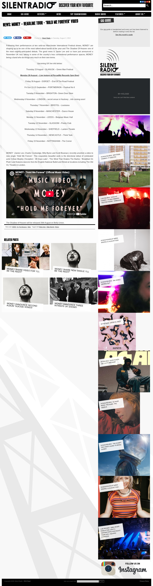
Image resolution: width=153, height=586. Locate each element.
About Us (139, 14)
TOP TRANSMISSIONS (78, 14)
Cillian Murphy (50, 227)
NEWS (59, 14)
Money (57, 227)
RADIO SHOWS (100, 14)
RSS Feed (27, 581)
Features (119, 14)
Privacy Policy (144, 581)
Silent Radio (51, 5)
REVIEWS (41, 14)
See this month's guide (124, 35)
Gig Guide (25, 14)
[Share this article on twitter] (8, 38)
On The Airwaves (22, 227)
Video (29, 227)
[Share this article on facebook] (18, 38)
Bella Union (42, 227)
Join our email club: (70, 581)
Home (9, 14)
